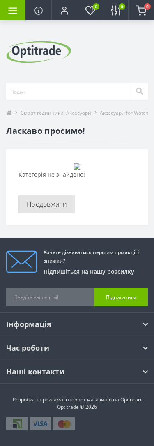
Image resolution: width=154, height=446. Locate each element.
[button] (64, 10)
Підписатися (121, 297)
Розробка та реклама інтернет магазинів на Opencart (77, 399)
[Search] (139, 91)
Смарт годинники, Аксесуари (56, 112)
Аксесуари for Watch (124, 112)
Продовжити (47, 204)
